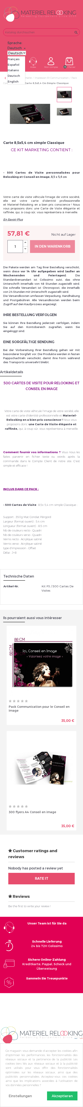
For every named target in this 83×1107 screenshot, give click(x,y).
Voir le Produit (58, 719)
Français (14, 59)
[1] (10, 701)
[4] (22, 701)
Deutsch (14, 75)
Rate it (41, 878)
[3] (18, 701)
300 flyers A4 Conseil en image (32, 812)
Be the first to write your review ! (29, 906)
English (13, 81)
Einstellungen (20, 1096)
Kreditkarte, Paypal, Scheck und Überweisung (46, 964)
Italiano (13, 70)
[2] (14, 701)
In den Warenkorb (52, 246)
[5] (26, 701)
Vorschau (27, 717)
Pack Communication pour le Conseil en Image (39, 708)
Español (13, 64)
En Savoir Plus (13, 219)
